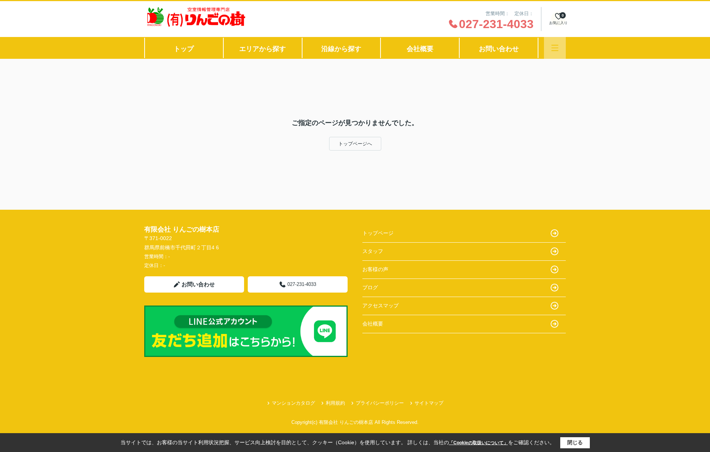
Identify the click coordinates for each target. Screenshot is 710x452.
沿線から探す (341, 49)
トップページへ (355, 143)
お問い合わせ (499, 49)
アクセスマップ (380, 305)
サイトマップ (429, 403)
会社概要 (420, 49)
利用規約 (335, 403)
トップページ (377, 233)
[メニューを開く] (555, 48)
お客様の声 (375, 269)
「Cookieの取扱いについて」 (478, 442)
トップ (184, 49)
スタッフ (372, 251)
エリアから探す (262, 49)
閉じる (575, 442)
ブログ (370, 287)
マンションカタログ (293, 403)
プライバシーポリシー (380, 403)
